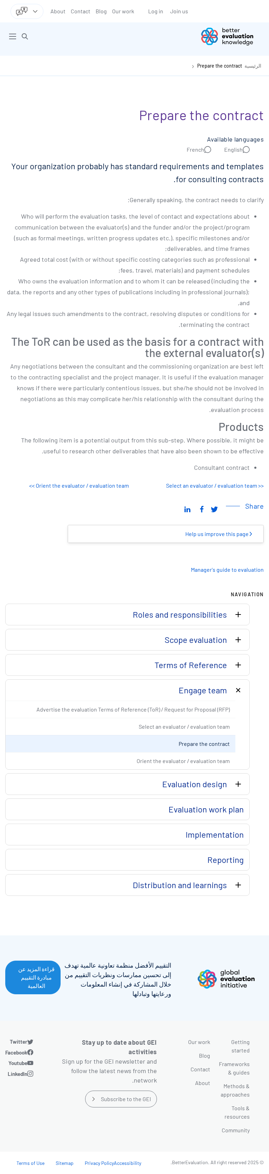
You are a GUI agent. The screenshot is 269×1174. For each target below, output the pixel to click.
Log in (155, 11)
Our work (123, 11)
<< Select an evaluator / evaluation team (215, 485)
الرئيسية (252, 66)
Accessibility (127, 1163)
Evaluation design (194, 784)
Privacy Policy (99, 1163)
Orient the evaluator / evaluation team (183, 760)
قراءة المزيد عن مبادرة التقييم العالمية (36, 977)
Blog (101, 11)
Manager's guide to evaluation (227, 569)
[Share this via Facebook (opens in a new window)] (201, 509)
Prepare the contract (219, 66)
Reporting (225, 859)
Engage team (203, 690)
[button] (25, 36)
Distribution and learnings (180, 885)
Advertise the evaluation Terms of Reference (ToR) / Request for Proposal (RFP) (133, 709)
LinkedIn (17, 1074)
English (233, 149)
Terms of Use (30, 1163)
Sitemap (65, 1163)
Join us (179, 11)
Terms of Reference (190, 665)
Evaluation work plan (206, 809)
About (57, 11)
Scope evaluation (196, 639)
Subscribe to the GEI (126, 1099)
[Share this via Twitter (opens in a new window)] (214, 509)
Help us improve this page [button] (217, 533)
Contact (80, 11)
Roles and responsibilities (180, 614)
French (195, 149)
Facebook (16, 1052)
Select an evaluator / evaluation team (184, 726)
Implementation (215, 834)
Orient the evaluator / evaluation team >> (79, 485)
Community (236, 1130)
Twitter (18, 1041)
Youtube (17, 1063)
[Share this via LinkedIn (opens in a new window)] (187, 509)
